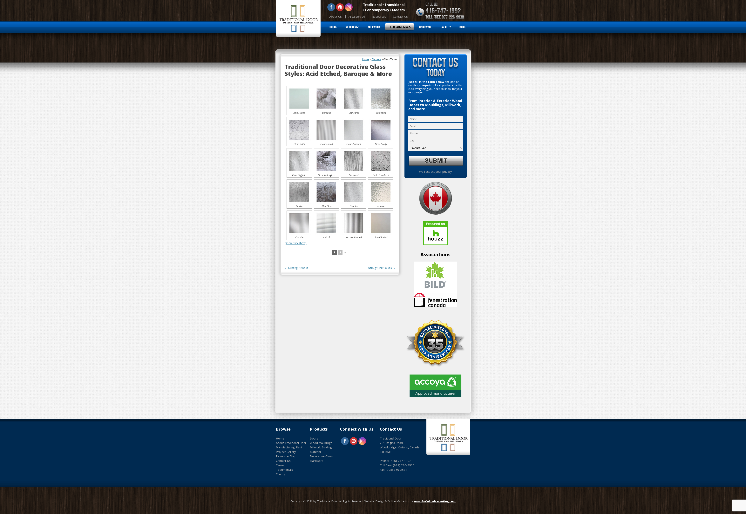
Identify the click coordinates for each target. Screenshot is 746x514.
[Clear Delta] (299, 129)
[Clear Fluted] (326, 129)
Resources (379, 16)
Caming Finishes (297, 268)
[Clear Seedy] (380, 129)
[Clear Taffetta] (299, 160)
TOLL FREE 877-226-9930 (444, 17)
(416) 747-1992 (400, 461)
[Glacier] (299, 192)
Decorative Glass (399, 27)
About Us (335, 16)
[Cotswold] (353, 160)
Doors (333, 27)
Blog (462, 27)
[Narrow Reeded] (353, 223)
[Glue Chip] (326, 192)
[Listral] (326, 223)
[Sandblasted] (380, 223)
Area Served (357, 16)
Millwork (374, 27)
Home (365, 59)
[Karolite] (299, 223)
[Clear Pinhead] (353, 129)
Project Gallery (286, 452)
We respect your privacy (435, 171)
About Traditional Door (291, 443)
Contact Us (400, 16)
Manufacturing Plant (289, 447)
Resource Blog (285, 456)
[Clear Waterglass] (326, 160)
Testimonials (284, 470)
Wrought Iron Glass (381, 268)
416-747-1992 (443, 10)
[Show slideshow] (296, 243)
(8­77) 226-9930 (403, 465)
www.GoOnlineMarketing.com (435, 501)
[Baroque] (326, 98)
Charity (280, 474)
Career (280, 465)
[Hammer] (380, 192)
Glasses (376, 59)
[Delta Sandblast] (380, 160)
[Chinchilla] (380, 98)
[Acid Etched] (299, 98)
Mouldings (352, 27)
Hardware (425, 27)
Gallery (446, 27)
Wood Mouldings (321, 443)
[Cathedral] (353, 98)
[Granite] (353, 192)
